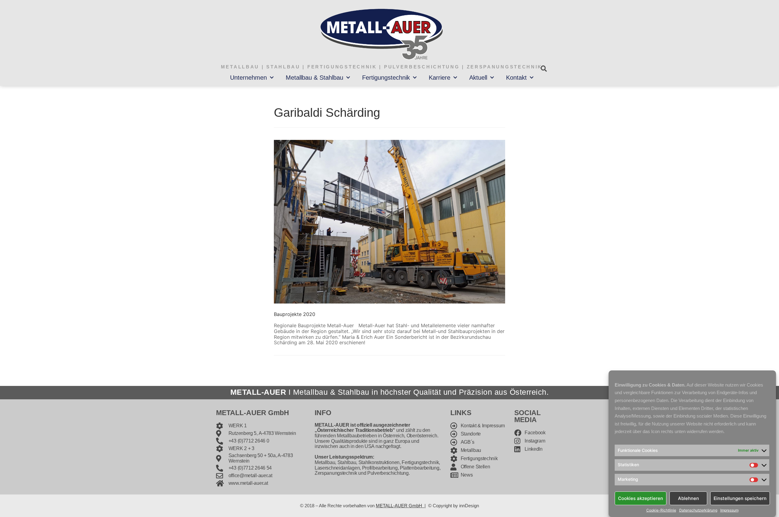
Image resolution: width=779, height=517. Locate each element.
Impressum (729, 510)
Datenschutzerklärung (698, 510)
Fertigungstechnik (386, 77)
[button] (543, 68)
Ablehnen (688, 498)
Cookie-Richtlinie (661, 510)
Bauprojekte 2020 (294, 314)
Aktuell (478, 77)
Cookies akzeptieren (640, 498)
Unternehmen (248, 77)
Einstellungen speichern (740, 498)
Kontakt (516, 77)
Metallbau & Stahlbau (314, 77)
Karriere (439, 77)
